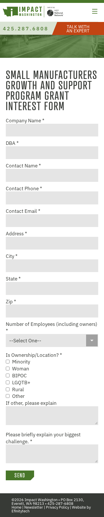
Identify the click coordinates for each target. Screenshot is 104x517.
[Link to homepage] (33, 12)
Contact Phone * (24, 188)
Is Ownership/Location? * (34, 354)
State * (13, 278)
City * (12, 255)
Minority (21, 361)
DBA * (12, 142)
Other (18, 395)
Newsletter (33, 507)
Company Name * (25, 120)
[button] (94, 12)
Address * (16, 233)
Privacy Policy (57, 507)
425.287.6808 (26, 28)
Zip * (11, 301)
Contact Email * (23, 210)
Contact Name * (23, 165)
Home (16, 507)
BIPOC (19, 375)
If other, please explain (31, 402)
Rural (18, 389)
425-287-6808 (60, 503)
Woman (20, 368)
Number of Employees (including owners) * (51, 327)
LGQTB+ (21, 382)
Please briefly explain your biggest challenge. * (43, 438)
